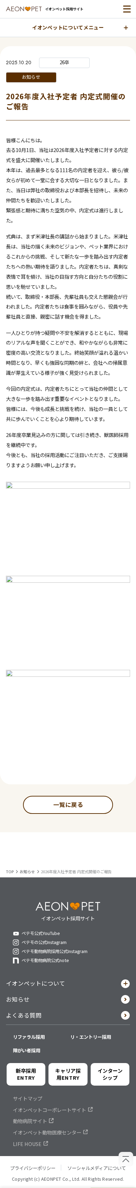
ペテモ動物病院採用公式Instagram (55, 951)
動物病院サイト (30, 1121)
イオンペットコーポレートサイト (49, 1109)
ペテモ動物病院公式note (45, 960)
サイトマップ (27, 1098)
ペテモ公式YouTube (41, 933)
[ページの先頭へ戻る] (126, 1159)
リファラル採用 (29, 1036)
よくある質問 (23, 1015)
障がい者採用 (26, 1050)
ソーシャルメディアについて (96, 1167)
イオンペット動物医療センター (47, 1132)
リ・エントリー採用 (90, 1036)
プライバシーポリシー (32, 1167)
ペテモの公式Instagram (44, 942)
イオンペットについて (35, 983)
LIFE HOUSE (27, 1143)
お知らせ (18, 999)
